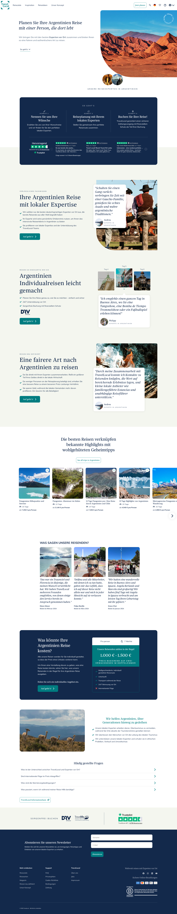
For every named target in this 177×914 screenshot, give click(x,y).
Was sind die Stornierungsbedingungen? (38, 783)
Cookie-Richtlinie (51, 880)
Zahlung (48, 888)
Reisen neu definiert (27, 884)
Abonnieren (97, 854)
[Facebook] (143, 874)
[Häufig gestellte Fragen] (165, 5)
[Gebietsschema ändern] (154, 5)
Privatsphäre (50, 877)
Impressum (75, 880)
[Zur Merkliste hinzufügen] (47, 470)
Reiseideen (42, 5)
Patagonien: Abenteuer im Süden (66, 501)
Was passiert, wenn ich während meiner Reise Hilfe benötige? (47, 789)
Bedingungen (50, 884)
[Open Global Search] (150, 5)
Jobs (72, 877)
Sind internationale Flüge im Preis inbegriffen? (40, 776)
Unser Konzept (57, 5)
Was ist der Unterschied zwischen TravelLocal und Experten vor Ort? (50, 769)
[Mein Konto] (172, 5)
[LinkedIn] (152, 874)
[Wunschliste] (160, 5)
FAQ (47, 873)
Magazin (23, 880)
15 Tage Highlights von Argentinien (133, 501)
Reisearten (24, 877)
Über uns (74, 873)
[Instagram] (148, 874)
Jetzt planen (140, 5)
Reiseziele (23, 873)
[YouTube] (156, 874)
